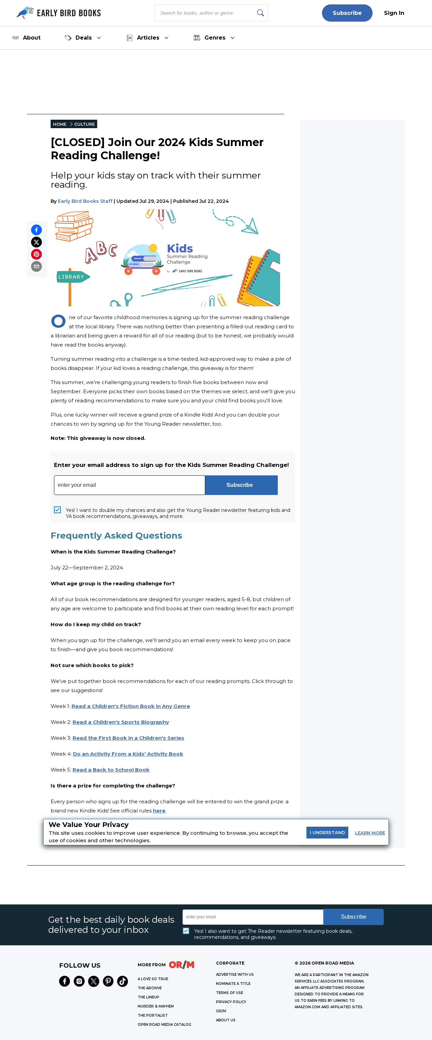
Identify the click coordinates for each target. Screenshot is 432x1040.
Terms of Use (229, 993)
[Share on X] (36, 242)
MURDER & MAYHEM (156, 1006)
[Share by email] (36, 266)
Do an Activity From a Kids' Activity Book (128, 754)
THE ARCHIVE (150, 988)
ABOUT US (226, 1020)
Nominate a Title (233, 984)
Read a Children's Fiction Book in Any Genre (131, 706)
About (31, 37)
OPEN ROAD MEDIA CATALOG (164, 1024)
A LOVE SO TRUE (153, 979)
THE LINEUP (148, 997)
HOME (59, 124)
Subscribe (347, 13)
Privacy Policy (231, 1002)
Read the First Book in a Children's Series (128, 738)
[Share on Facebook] (36, 229)
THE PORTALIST (153, 1015)
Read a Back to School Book (111, 769)
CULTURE (84, 124)
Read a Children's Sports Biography (121, 722)
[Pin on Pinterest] (36, 254)
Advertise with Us (235, 974)
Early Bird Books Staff (85, 201)
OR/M (221, 1011)
